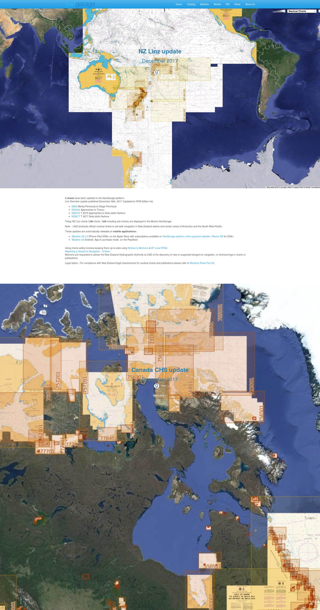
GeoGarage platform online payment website (186, 236)
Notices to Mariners (138, 248)
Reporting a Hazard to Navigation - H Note (87, 251)
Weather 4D (78, 239)
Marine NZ (217, 236)
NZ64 (75, 206)
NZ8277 (76, 216)
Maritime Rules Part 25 (202, 263)
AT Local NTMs (159, 248)
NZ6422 (76, 209)
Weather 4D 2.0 (80, 236)
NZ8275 (76, 213)
